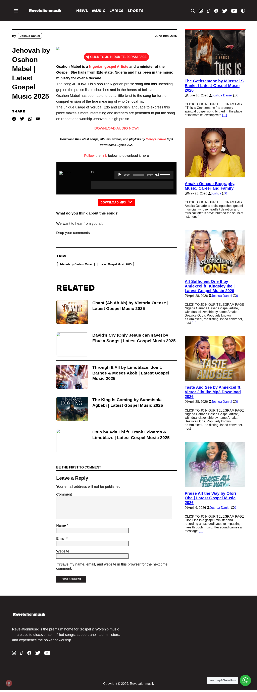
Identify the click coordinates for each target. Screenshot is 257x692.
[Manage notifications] (9, 683)
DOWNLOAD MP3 (113, 202)
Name (61, 525)
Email (61, 538)
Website (62, 551)
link (104, 156)
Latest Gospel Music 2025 (116, 264)
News (82, 10)
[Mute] (157, 175)
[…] (224, 115)
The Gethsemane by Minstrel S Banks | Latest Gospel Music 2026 (214, 85)
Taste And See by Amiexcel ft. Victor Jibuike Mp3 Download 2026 (213, 392)
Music (98, 10)
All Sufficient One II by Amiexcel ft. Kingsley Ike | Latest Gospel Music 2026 (210, 286)
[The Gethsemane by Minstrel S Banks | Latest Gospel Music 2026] (215, 73)
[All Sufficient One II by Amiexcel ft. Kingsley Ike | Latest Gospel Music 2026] (215, 273)
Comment (64, 494)
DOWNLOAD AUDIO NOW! (116, 128)
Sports (135, 10)
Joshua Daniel (30, 35)
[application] (132, 185)
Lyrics (116, 10)
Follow (89, 156)
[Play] (120, 175)
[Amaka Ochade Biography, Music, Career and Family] (215, 175)
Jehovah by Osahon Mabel (75, 264)
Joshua (216, 193)
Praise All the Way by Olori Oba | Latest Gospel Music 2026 (210, 498)
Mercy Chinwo (156, 139)
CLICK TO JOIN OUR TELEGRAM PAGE (118, 57)
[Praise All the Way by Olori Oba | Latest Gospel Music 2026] (215, 485)
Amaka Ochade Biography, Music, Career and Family (210, 185)
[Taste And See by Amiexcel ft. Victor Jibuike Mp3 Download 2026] (215, 379)
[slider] (165, 174)
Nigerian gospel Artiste (108, 67)
